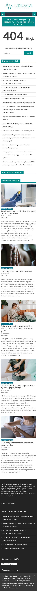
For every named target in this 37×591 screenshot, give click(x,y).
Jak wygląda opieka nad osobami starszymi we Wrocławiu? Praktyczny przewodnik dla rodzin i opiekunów (18, 155)
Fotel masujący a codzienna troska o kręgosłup (18, 131)
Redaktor (5, 218)
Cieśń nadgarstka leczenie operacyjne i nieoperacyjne (17, 444)
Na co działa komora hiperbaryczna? (15, 94)
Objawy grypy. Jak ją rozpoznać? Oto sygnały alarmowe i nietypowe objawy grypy (17, 328)
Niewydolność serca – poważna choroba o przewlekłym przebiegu (16, 146)
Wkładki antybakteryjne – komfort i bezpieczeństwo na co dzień (14, 82)
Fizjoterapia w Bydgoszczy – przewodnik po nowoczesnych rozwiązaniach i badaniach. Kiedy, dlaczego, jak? (19, 138)
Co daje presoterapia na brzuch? (13, 99)
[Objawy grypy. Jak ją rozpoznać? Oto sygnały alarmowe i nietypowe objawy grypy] (18, 311)
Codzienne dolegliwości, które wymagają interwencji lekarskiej (16, 89)
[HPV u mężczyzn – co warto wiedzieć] (18, 255)
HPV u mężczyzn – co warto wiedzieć (16, 271)
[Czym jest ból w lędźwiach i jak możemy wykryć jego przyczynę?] (18, 370)
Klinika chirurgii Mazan (8, 503)
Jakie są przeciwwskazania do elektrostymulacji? (19, 103)
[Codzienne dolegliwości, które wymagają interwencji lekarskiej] (18, 195)
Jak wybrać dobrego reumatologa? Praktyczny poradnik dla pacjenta (18, 67)
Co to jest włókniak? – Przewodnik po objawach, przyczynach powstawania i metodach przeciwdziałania (18, 110)
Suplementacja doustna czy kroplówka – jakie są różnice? (19, 118)
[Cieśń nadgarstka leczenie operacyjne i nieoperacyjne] (18, 427)
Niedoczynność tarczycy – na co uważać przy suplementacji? (18, 125)
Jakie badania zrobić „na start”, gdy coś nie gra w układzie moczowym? (19, 74)
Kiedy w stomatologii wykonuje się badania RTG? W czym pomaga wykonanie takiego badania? (19, 163)
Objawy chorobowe (10, 181)
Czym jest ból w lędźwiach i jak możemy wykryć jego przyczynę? (17, 386)
